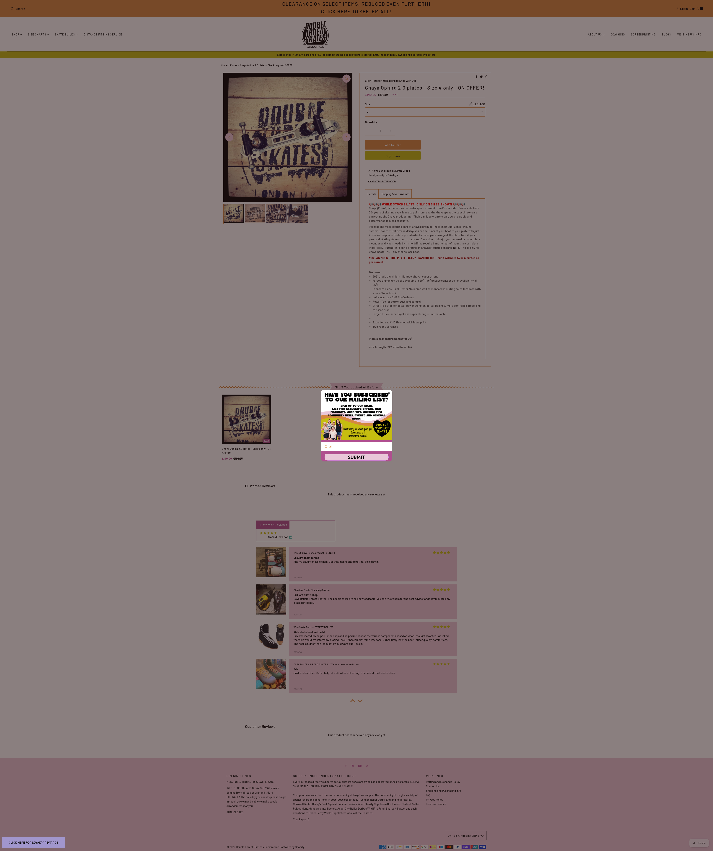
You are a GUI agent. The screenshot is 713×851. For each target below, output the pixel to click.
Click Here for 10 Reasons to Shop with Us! (390, 80)
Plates (233, 65)
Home (224, 65)
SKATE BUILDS (65, 34)
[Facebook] (346, 765)
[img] (268, 533)
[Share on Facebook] (477, 77)
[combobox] (124, 8)
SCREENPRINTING (643, 34)
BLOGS (666, 34)
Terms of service (436, 804)
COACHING (618, 34)
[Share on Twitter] (481, 77)
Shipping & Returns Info (395, 194)
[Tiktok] (367, 765)
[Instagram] (352, 765)
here (456, 247)
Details (371, 194)
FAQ (428, 795)
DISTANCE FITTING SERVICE (103, 34)
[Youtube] (360, 765)
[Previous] (229, 137)
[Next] (346, 137)
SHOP (16, 34)
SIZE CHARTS (37, 34)
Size (367, 104)
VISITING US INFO (689, 34)
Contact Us (432, 786)
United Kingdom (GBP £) (464, 835)
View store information (382, 181)
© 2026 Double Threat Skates (244, 847)
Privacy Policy (434, 799)
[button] (352, 701)
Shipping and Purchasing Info (443, 790)
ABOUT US (595, 34)
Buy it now (393, 156)
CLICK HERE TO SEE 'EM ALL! (356, 11)
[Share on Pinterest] (486, 77)
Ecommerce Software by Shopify (284, 847)
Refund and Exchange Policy (443, 781)
